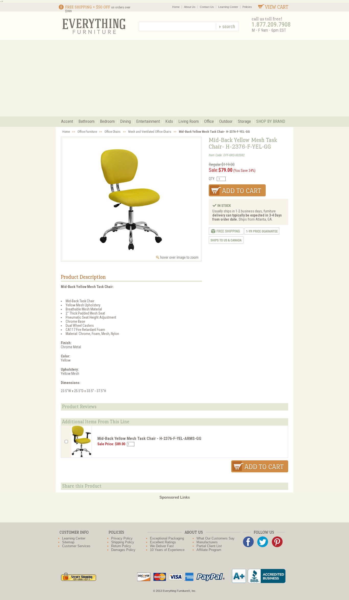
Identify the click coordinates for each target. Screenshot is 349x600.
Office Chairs (112, 132)
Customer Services (76, 546)
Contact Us (207, 6)
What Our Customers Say (215, 538)
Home (176, 6)
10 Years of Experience (167, 550)
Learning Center (228, 6)
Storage (244, 121)
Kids (169, 121)
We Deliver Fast (162, 546)
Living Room (188, 121)
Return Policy (121, 546)
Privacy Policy (122, 538)
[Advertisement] (174, 78)
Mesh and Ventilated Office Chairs (149, 132)
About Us (189, 6)
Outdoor (225, 121)
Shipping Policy (122, 542)
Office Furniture (87, 132)
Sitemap (68, 542)
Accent (67, 121)
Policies (247, 6)
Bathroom (86, 121)
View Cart (276, 7)
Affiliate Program (208, 550)
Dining (125, 121)
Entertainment (148, 121)
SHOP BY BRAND (270, 121)
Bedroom (107, 121)
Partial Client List (209, 546)
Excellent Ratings (163, 542)
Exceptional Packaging (167, 538)
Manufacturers (207, 542)
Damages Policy (123, 550)
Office (209, 121)
